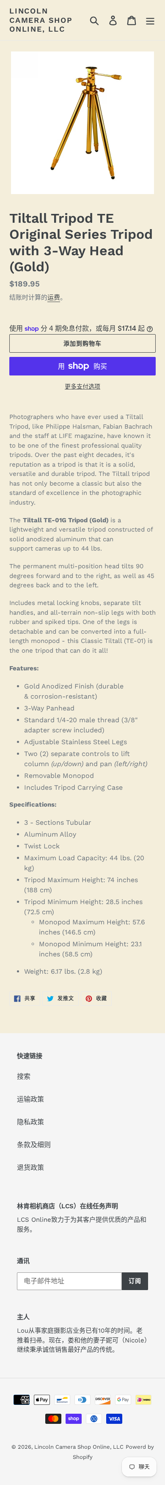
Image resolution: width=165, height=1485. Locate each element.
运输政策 (30, 1099)
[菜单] (150, 20)
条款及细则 (34, 1145)
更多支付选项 (82, 386)
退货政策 (30, 1168)
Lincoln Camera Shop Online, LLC (41, 19)
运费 (53, 297)
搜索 (23, 1076)
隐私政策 (30, 1122)
